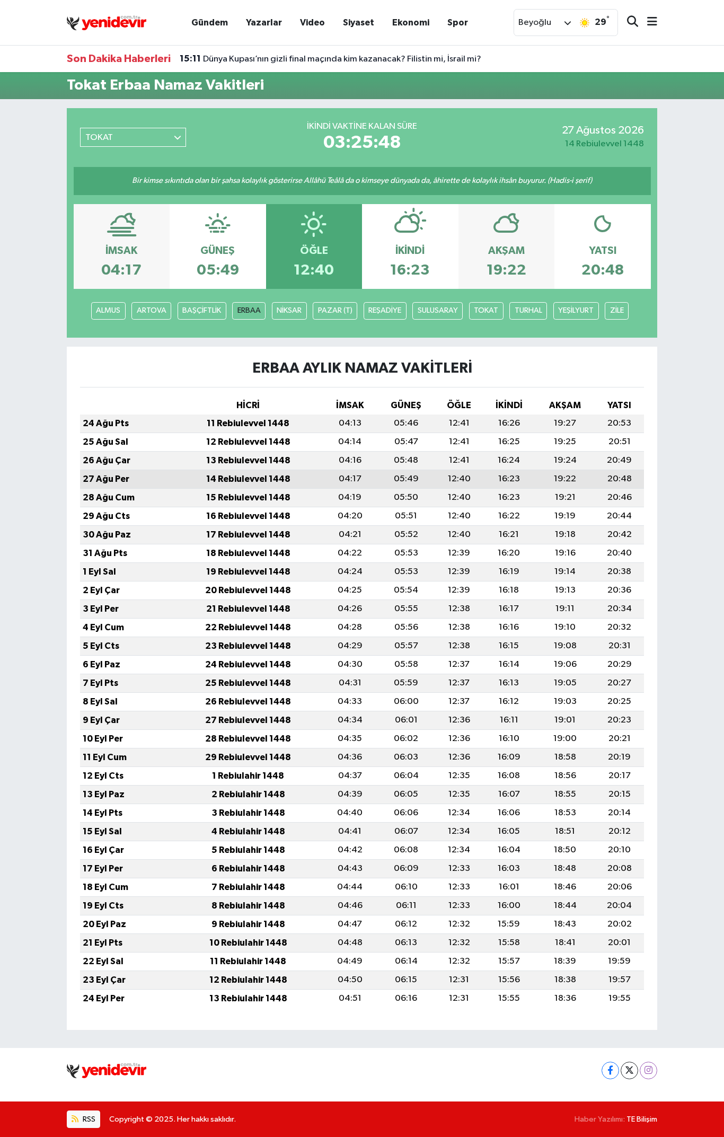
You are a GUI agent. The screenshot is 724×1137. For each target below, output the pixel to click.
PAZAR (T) (335, 310)
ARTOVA (151, 310)
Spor (457, 22)
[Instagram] (648, 1070)
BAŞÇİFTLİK (201, 310)
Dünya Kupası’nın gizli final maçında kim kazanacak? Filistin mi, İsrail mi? (330, 59)
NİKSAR (289, 310)
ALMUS (108, 310)
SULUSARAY (438, 310)
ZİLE (617, 310)
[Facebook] (610, 1070)
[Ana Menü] (647, 22)
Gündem (209, 22)
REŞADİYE (384, 310)
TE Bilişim (641, 1119)
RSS (88, 1119)
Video (312, 22)
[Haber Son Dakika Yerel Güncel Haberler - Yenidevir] (106, 22)
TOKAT (486, 310)
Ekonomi (410, 22)
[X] (629, 1070)
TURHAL (528, 310)
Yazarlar (264, 22)
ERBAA (249, 310)
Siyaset (358, 22)
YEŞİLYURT (576, 310)
